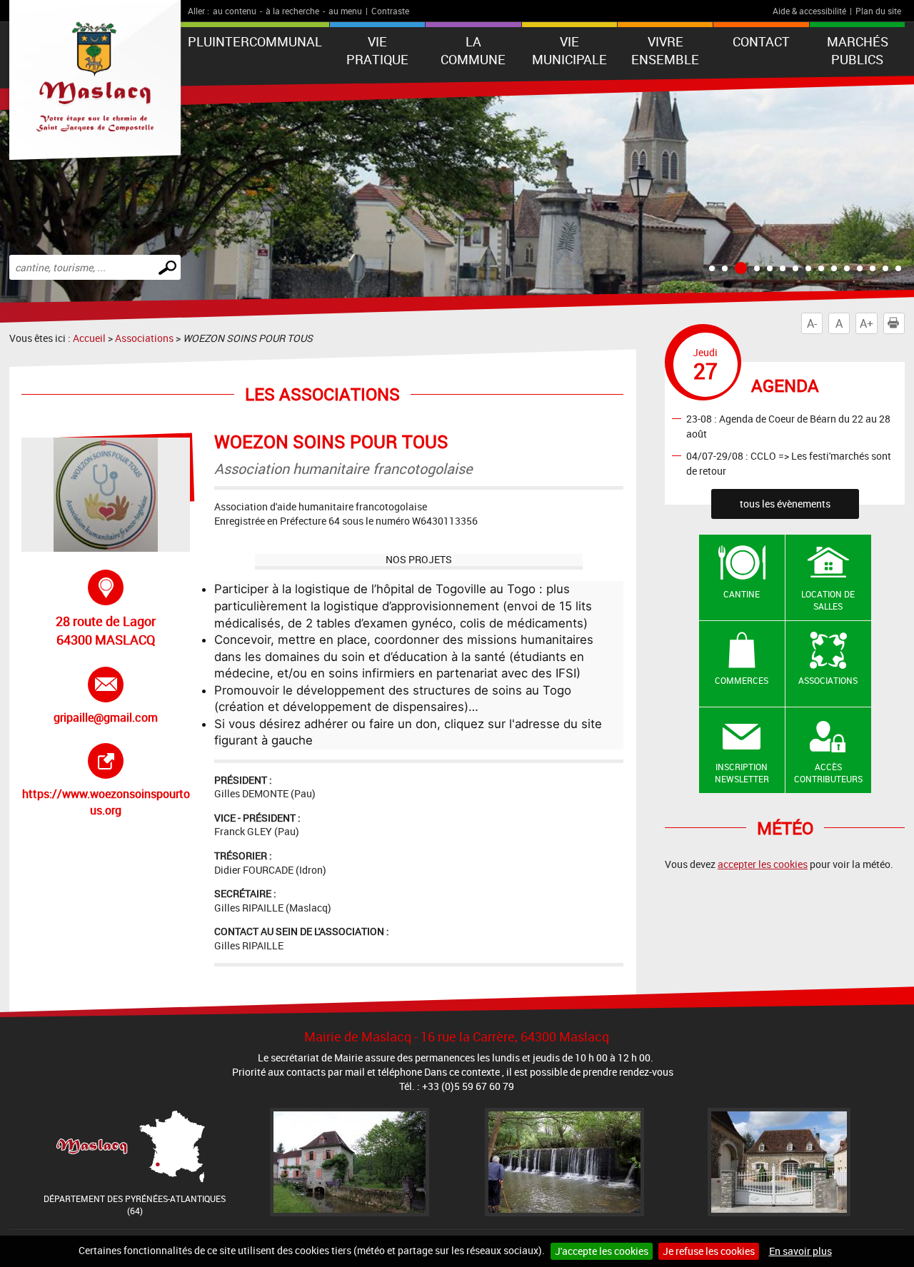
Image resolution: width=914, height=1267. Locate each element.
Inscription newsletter (742, 772)
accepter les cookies (763, 864)
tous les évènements (785, 503)
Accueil (89, 338)
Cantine (741, 594)
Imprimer (904, 323)
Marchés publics (857, 50)
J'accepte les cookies (601, 1251)
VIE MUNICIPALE (569, 50)
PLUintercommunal (255, 41)
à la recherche (292, 10)
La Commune (473, 50)
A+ (866, 323)
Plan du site (878, 10)
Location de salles (828, 600)
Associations (144, 338)
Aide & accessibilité (809, 10)
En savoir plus (800, 1251)
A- (812, 323)
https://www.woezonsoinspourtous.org (106, 780)
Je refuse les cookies (709, 1251)
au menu (345, 10)
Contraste (390, 10)
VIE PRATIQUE (377, 50)
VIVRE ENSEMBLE (665, 50)
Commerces (741, 680)
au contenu (234, 10)
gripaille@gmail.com (107, 696)
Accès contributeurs (828, 772)
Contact (761, 41)
